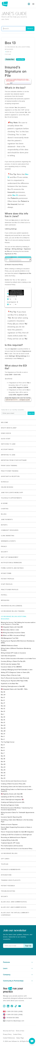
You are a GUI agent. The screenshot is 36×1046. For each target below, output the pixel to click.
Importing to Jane (8, 455)
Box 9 (3, 700)
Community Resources (9, 530)
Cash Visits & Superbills (8, 656)
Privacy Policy (7, 1034)
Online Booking (7, 487)
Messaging (5, 600)
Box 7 (3, 753)
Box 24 (3, 694)
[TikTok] (16, 1006)
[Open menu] (33, 4)
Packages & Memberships (10, 869)
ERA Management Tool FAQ (9, 638)
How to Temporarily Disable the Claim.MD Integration (17, 832)
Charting (4, 509)
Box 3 (3, 736)
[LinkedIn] (8, 1006)
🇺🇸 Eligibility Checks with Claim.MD (12, 794)
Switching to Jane (8, 444)
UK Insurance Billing (9, 853)
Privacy (4, 546)
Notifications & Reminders (11, 562)
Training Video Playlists (10, 880)
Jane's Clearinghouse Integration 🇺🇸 (12, 799)
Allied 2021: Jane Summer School (13, 907)
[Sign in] (29, 4)
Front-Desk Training (9, 465)
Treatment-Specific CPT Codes (10, 843)
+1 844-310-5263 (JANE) (14, 1011)
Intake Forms (6, 573)
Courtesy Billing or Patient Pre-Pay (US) (13, 661)
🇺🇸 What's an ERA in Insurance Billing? (13, 635)
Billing (3, 514)
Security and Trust (8, 1031)
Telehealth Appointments (11, 498)
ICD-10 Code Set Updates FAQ (10, 664)
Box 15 (3, 720)
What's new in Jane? (9, 428)
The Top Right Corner (7, 742)
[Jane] (5, 4)
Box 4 (3, 745)
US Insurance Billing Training (13, 611)
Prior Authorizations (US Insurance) (12, 846)
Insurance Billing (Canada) (11, 606)
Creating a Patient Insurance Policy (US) (13, 784)
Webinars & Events (8, 541)
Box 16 (3, 692)
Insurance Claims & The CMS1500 (11, 667)
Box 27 (3, 775)
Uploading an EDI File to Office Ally (12, 797)
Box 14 (3, 756)
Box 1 (2, 714)
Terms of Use (20, 1031)
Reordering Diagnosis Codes (10, 805)
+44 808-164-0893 (12, 1018)
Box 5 (3, 747)
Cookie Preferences (9, 1038)
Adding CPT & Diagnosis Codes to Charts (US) (15, 672)
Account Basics (7, 449)
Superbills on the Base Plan (9, 683)
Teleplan (4, 864)
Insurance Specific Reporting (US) (11, 817)
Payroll (4, 595)
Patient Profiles (7, 579)
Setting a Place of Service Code (10, 675)
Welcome (4, 422)
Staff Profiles (6, 584)
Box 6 (3, 750)
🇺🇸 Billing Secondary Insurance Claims (13, 632)
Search (30, 28)
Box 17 (3, 703)
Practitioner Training (9, 471)
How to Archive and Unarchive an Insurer (14, 781)
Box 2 (3, 739)
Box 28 (3, 731)
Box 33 (3, 778)
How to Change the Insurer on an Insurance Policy (16, 848)
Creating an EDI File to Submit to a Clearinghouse (16, 834)
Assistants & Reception (10, 476)
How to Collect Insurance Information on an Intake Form (18, 658)
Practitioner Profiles (9, 589)
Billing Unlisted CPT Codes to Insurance (13, 653)
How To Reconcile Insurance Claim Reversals (15, 678)
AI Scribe (4, 503)
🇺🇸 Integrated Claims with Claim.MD (12, 627)
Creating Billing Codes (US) (9, 840)
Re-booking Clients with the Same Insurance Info (16, 786)
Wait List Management (9, 557)
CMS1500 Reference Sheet (9, 645)
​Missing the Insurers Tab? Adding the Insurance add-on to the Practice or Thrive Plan (18, 623)
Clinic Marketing (7, 535)
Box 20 (3, 764)
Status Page (20, 1038)
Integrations (6, 875)
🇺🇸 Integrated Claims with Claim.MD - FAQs (14, 689)
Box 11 (3, 697)
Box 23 (3, 767)
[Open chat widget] (32, 1041)
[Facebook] (12, 1006)
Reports (4, 525)
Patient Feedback (8, 886)
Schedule (5, 482)
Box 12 (15, 195)
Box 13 (3, 711)
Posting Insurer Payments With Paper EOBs (14, 681)
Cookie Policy (17, 1034)
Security (4, 552)
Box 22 (3, 725)
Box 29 (3, 728)
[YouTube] (19, 1006)
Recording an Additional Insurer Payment (13, 837)
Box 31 (3, 734)
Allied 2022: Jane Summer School (14, 902)
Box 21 (3, 722)
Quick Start (5, 439)
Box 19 (3, 761)
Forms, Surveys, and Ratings (12, 568)
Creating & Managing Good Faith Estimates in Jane (16, 669)
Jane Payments (7, 519)
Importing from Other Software (14, 460)
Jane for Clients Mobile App (12, 492)
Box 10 (3, 717)
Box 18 (3, 759)
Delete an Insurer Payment (9, 824)
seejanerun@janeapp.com (15, 1021)
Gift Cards (5, 859)
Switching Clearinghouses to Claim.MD (13, 686)
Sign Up (31, 413)
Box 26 (3, 773)
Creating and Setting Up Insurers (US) (12, 802)
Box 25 (3, 770)
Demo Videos (6, 433)
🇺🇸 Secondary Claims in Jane (10, 630)
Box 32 (3, 706)
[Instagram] (4, 1006)
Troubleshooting (8, 891)
